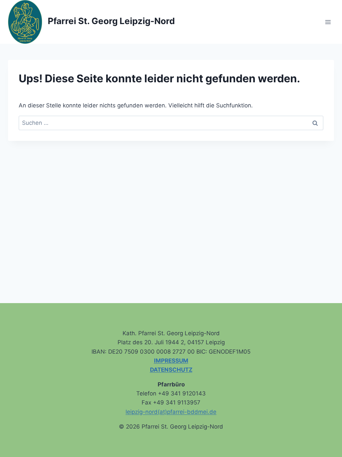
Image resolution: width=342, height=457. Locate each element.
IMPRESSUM (171, 360)
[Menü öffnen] (328, 22)
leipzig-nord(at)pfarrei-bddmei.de (171, 411)
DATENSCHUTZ (171, 369)
